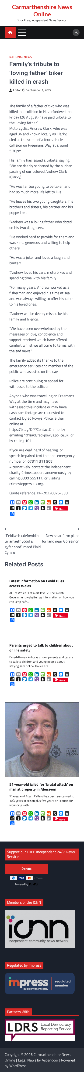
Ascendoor (50, 1060)
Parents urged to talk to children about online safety (41, 648)
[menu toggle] (22, 32)
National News (20, 57)
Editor (17, 90)
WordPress (17, 1065)
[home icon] (10, 32)
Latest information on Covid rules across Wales (36, 583)
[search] (76, 32)
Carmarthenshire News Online (42, 10)
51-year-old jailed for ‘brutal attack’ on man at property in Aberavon (41, 787)
